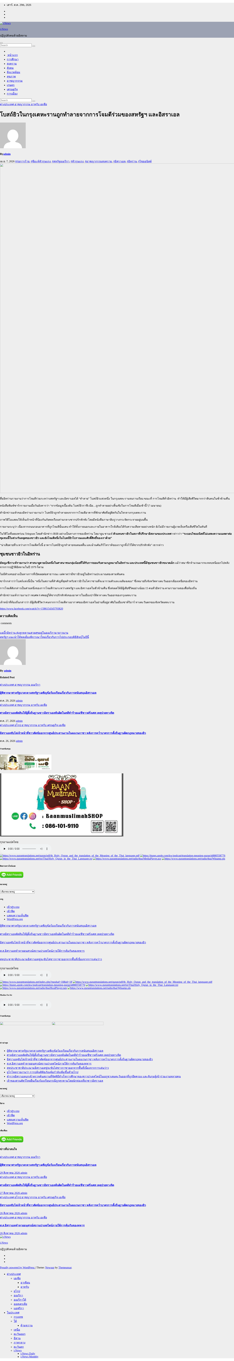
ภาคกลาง (19, 1342)
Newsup (49, 1267)
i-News (4, 29)
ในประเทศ (13, 1312)
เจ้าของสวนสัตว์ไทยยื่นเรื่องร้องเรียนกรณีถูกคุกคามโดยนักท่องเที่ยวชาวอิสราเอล (55, 1080)
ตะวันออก (20, 1334)
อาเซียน (25, 1282)
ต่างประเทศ (7, 104)
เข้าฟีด (11, 911)
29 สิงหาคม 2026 (10, 1172)
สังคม (10, 67)
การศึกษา (13, 59)
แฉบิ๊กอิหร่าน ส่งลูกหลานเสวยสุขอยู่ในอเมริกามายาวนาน (34, 632)
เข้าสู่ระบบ (13, 907)
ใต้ (15, 1321)
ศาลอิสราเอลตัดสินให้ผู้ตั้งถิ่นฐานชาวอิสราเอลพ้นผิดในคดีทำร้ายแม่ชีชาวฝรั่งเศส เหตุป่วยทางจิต (57, 712)
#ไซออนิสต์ (145, 161)
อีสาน (17, 1338)
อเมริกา (35, 684)
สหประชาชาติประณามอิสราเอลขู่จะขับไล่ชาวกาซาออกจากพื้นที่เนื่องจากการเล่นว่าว (51, 959)
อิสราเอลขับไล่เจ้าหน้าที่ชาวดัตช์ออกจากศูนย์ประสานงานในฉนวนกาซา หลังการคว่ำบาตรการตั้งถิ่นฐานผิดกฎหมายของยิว (73, 733)
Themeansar (64, 1267)
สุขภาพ (11, 76)
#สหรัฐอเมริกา (60, 161)
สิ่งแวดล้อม (13, 72)
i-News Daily (28, 1353)
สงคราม (12, 63)
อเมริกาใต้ (20, 1299)
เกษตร (11, 85)
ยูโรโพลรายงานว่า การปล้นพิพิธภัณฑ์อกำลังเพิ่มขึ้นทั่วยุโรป (42, 1072)
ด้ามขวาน (27, 1325)
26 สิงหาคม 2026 (10, 1213)
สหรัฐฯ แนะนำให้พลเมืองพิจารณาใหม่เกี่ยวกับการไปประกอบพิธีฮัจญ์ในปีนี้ (44, 637)
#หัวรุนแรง (77, 161)
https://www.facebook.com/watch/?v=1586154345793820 (31, 608)
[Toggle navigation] (1, 42)
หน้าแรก (12, 55)
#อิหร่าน (132, 161)
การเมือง (12, 93)
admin (7, 154)
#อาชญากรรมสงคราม (98, 161)
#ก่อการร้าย (22, 161)
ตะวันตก (19, 1346)
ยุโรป (18, 725)
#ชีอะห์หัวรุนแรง (41, 161)
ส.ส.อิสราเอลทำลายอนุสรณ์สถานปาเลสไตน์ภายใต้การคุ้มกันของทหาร (42, 950)
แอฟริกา (19, 1308)
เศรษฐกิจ (12, 89)
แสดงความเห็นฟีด (17, 915)
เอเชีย (43, 104)
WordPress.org (15, 919)
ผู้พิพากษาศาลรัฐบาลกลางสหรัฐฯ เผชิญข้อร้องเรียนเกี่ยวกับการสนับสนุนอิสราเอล (48, 692)
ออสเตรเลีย (20, 1304)
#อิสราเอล (119, 161)
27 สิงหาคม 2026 (10, 1193)
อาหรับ (35, 104)
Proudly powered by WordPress (17, 1267)
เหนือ (17, 1329)
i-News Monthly (29, 1356)
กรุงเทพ (18, 1316)
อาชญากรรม (15, 80)
